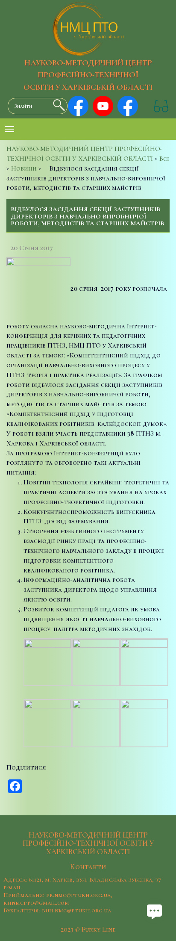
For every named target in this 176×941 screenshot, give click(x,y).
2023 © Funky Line (88, 929)
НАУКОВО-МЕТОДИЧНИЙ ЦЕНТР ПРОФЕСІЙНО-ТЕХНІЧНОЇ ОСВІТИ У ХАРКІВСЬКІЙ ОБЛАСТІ (88, 75)
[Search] (56, 105)
